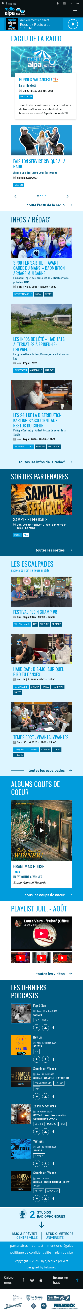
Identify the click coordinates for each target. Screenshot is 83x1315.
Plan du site (64, 1252)
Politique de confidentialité (30, 1252)
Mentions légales (60, 1245)
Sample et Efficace (44, 1068)
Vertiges (38, 1141)
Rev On (37, 1037)
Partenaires (19, 1245)
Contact (37, 1245)
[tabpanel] (41, 158)
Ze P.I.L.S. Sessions (44, 1106)
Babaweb (50, 1267)
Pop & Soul (40, 1005)
